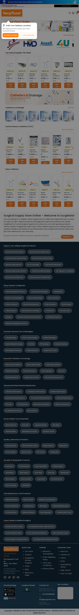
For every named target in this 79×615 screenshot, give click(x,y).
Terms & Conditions (51, 315)
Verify (58, 320)
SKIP (36, 292)
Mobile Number (49, 303)
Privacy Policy (66, 315)
